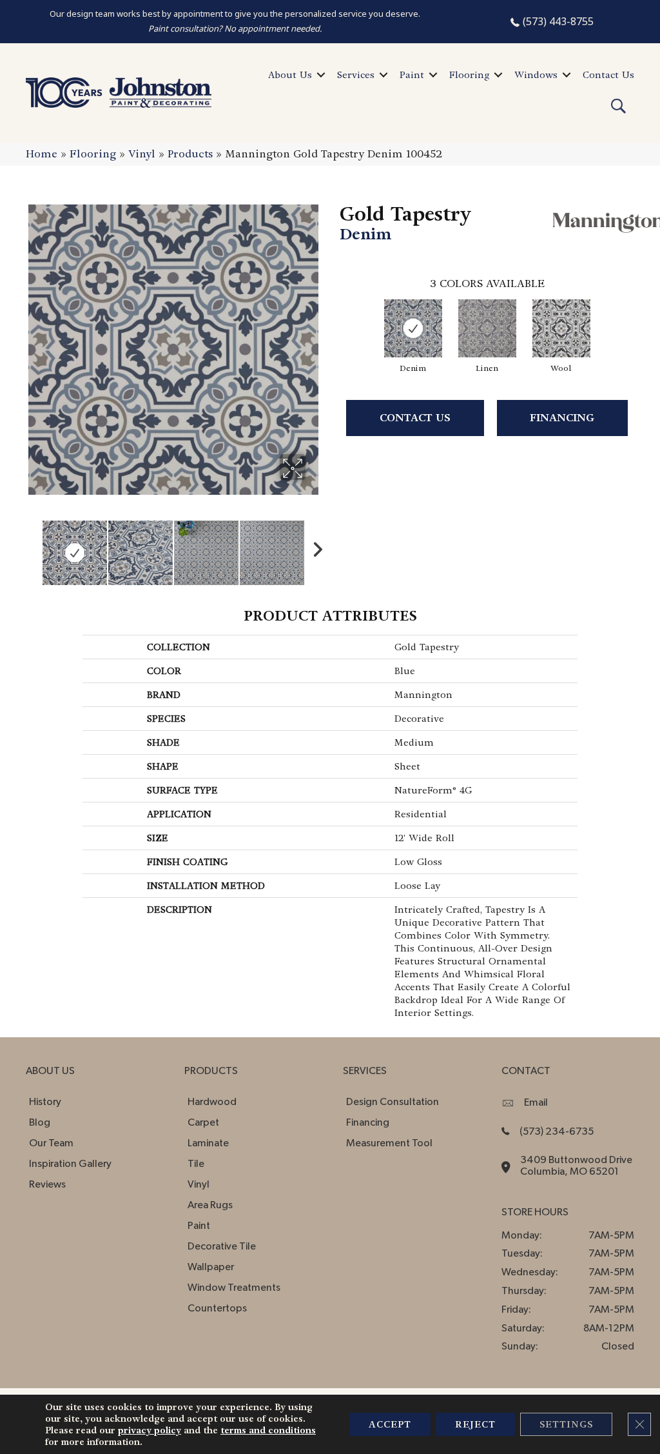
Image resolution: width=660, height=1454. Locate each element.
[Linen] (487, 328)
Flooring (469, 75)
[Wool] (561, 328)
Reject (475, 1424)
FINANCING (562, 417)
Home (41, 154)
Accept (390, 1424)
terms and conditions (268, 1430)
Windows (536, 75)
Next (313, 546)
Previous (32, 546)
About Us (290, 75)
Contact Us (608, 75)
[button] (321, 75)
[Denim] (413, 328)
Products (190, 154)
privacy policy (149, 1430)
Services (355, 75)
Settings (566, 1424)
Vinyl (141, 154)
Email (536, 1102)
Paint (412, 75)
